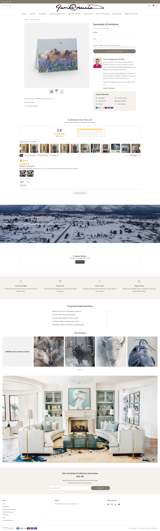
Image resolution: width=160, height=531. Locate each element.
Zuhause (24, 13)
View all (79, 369)
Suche (3, 503)
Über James (32, 13)
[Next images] (140, 148)
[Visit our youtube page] (10, 2)
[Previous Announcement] (56, 2)
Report (28, 182)
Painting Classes (88, 13)
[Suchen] (157, 6)
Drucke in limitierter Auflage (57, 13)
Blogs (3, 517)
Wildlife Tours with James (103, 13)
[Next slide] (86, 55)
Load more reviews (80, 193)
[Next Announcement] (104, 2)
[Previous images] (19, 148)
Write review (80, 262)
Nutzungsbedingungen (7, 512)
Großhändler (5, 514)
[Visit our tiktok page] (8, 2)
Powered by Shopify (133, 528)
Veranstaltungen (117, 13)
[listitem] (80, 1)
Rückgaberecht (5, 506)
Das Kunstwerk (42, 13)
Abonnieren (100, 488)
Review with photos (30, 155)
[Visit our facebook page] (3, 2)
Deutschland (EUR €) (7, 5)
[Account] (149, 6)
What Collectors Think (75, 13)
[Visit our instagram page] (5, 2)
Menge (94, 38)
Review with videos (43, 155)
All (21, 155)
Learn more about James (109, 88)
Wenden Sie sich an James (131, 13)
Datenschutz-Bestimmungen (9, 509)
